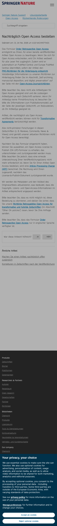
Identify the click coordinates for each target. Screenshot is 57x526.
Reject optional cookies (28, 521)
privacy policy (18, 497)
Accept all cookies (28, 515)
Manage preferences (12, 505)
